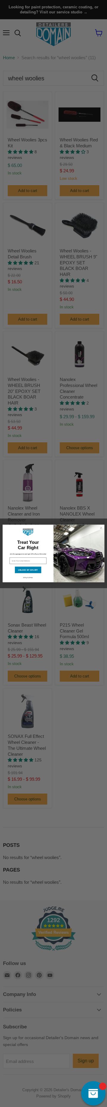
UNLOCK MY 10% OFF (28, 570)
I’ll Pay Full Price (28, 577)
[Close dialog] (101, 528)
